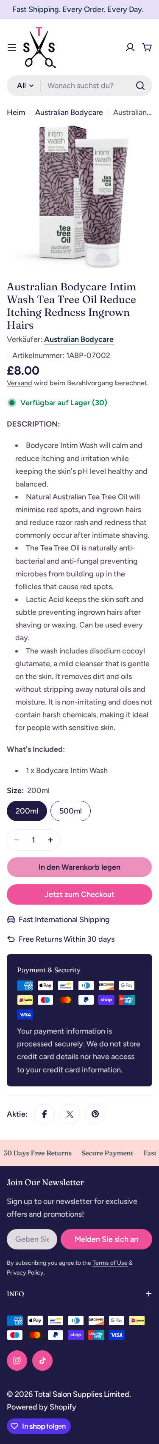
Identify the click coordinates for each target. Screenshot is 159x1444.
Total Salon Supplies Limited (81, 1394)
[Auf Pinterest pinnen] (95, 1114)
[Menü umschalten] (12, 47)
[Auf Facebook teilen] (44, 1114)
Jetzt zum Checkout (79, 894)
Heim (16, 112)
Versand (19, 383)
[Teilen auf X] (70, 1114)
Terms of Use (110, 1262)
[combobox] (79, 85)
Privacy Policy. (26, 1272)
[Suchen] (140, 85)
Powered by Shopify (41, 1407)
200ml (27, 811)
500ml (70, 811)
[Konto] (130, 47)
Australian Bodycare (69, 112)
